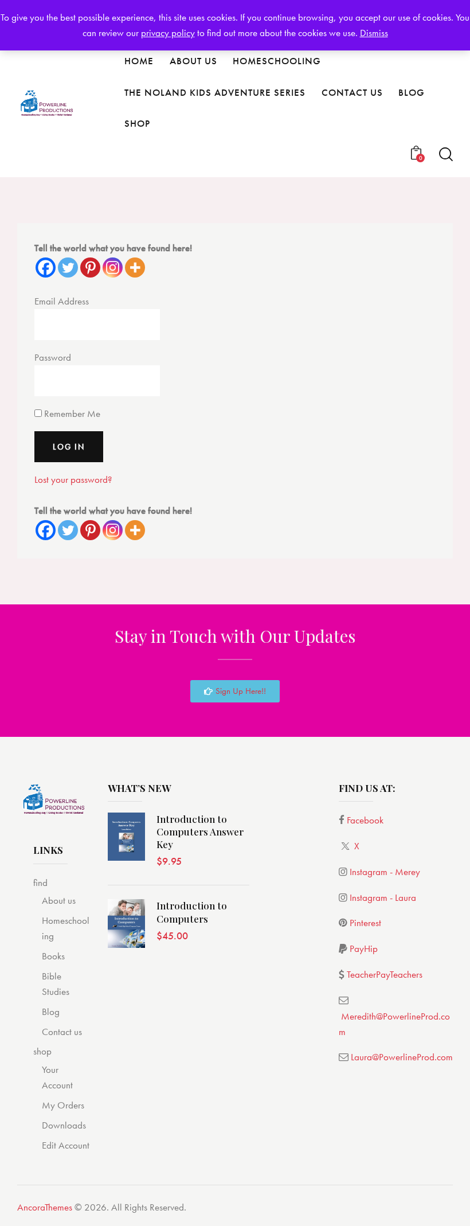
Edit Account (65, 1145)
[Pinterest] (90, 267)
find (40, 882)
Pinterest (365, 922)
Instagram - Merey (385, 871)
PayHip (364, 948)
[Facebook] (46, 267)
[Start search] (446, 154)
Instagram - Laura (383, 897)
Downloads (64, 1125)
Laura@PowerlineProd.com (402, 1057)
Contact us (62, 1031)
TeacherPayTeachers (384, 974)
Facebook (365, 820)
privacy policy (168, 32)
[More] (135, 267)
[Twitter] (68, 267)
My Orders (63, 1105)
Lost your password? (73, 479)
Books (53, 956)
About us (59, 900)
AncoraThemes (44, 1207)
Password (52, 357)
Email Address (61, 301)
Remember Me (71, 413)
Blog (51, 1011)
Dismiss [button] (374, 32)
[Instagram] (113, 267)
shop (42, 1051)
